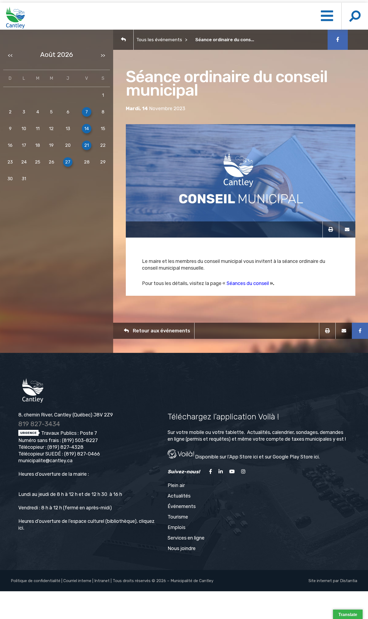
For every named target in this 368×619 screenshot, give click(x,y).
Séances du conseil (248, 283)
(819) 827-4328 (65, 447)
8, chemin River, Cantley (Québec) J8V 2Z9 (65, 415)
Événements (182, 506)
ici (20, 528)
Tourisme (178, 517)
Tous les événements (159, 39)
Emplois (176, 527)
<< (10, 55)
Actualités (179, 496)
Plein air (176, 485)
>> (103, 55)
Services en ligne (186, 538)
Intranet (102, 580)
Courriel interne (77, 580)
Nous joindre (182, 548)
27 (67, 162)
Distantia (348, 580)
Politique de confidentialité (35, 580)
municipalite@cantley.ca (45, 461)
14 (86, 128)
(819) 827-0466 (82, 454)
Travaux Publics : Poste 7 (68, 433)
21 (86, 145)
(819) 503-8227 (80, 440)
